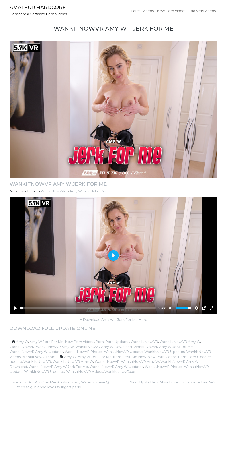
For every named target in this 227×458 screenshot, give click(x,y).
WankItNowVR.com (38, 357)
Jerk (126, 357)
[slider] (88, 308)
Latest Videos (142, 11)
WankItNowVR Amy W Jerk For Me (58, 184)
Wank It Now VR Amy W (180, 342)
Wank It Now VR (144, 342)
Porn (100, 342)
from (117, 357)
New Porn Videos (171, 11)
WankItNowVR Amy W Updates (36, 352)
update (16, 361)
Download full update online (52, 328)
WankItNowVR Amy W (55, 347)
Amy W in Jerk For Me (88, 191)
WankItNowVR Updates (164, 352)
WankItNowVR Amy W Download (103, 347)
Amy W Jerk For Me (46, 342)
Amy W (22, 342)
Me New (139, 357)
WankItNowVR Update (123, 352)
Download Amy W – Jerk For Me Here (114, 319)
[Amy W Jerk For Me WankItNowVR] (113, 109)
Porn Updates (117, 342)
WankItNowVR (53, 191)
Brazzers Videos (202, 11)
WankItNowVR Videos (84, 371)
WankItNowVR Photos (83, 352)
